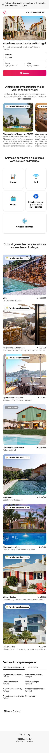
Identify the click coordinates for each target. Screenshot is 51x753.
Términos (29, 741)
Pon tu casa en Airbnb (35, 12)
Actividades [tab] (33, 667)
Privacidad (20, 741)
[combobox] (24, 57)
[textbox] (14, 65)
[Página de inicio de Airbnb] (4, 12)
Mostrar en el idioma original (16, 5)
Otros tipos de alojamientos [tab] (14, 667)
